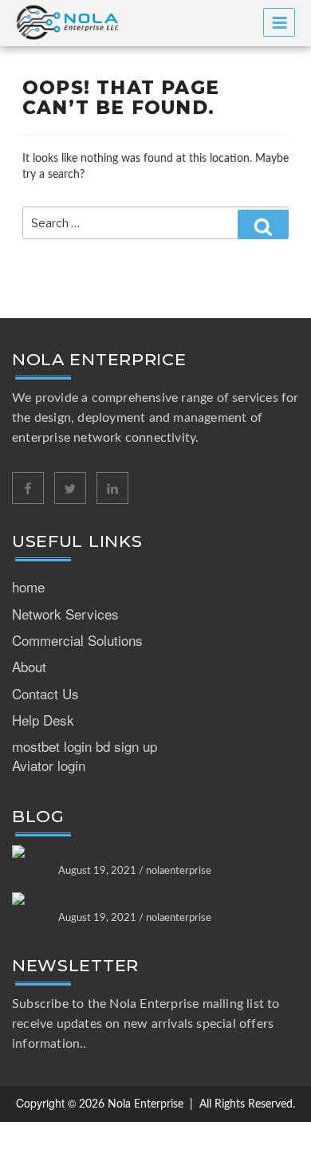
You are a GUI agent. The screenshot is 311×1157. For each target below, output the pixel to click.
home (28, 586)
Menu (279, 22)
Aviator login (48, 765)
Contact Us (45, 693)
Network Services (65, 614)
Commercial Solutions (77, 640)
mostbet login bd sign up (84, 746)
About (29, 666)
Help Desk (43, 720)
